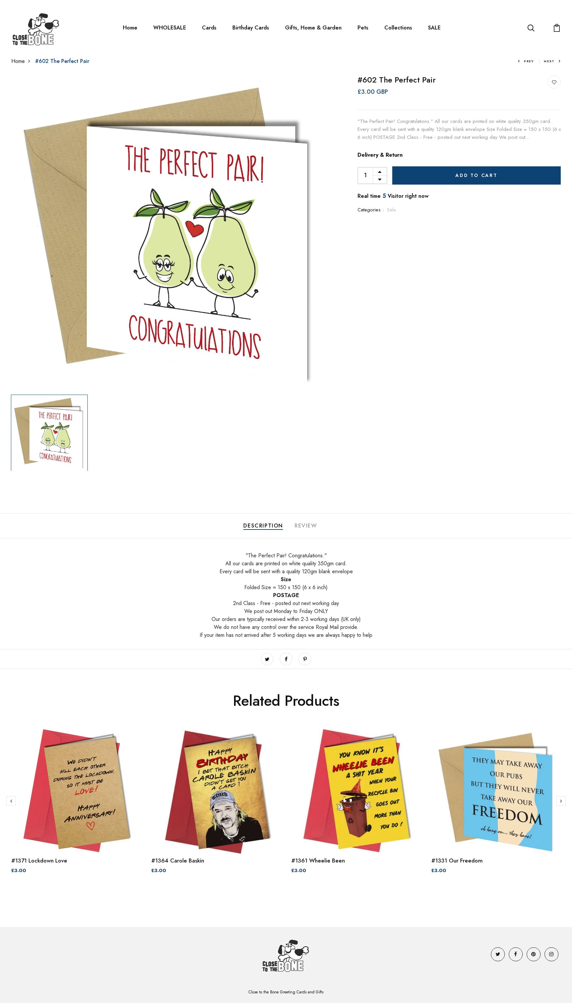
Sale (391, 209)
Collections (398, 27)
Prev (529, 61)
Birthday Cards (250, 27)
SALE (434, 27)
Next (549, 61)
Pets (363, 27)
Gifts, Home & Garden (313, 27)
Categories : (371, 209)
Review (306, 525)
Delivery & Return (380, 155)
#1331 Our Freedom (457, 860)
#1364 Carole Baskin (177, 860)
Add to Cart (476, 175)
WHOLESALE (169, 27)
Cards (209, 27)
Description (263, 525)
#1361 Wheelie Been (318, 860)
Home (130, 27)
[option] (169, 233)
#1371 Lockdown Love (39, 860)
